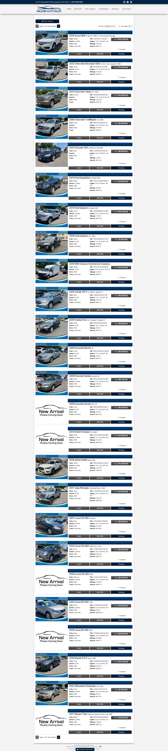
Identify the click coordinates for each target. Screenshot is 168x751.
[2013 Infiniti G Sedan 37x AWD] (52, 439)
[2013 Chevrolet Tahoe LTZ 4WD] (52, 98)
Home (75, 745)
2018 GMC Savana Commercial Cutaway (89, 264)
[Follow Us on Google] (131, 2)
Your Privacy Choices (93, 746)
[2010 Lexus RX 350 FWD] (52, 609)
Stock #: (92, 46)
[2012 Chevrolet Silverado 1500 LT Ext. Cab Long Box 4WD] (52, 71)
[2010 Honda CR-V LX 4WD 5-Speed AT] (52, 299)
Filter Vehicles (48, 21)
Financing (121, 54)
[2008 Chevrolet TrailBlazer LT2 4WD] (52, 126)
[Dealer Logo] (48, 8)
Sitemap (86, 746)
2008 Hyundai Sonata (84, 376)
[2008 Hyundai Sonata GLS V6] (52, 411)
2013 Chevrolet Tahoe (84, 91)
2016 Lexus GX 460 (85, 546)
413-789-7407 (77, 2)
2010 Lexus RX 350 (81, 602)
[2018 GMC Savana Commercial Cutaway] (52, 271)
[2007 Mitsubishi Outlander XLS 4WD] (52, 693)
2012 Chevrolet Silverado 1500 (95, 63)
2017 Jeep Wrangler (87, 488)
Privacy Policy (91, 745)
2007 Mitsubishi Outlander (86, 686)
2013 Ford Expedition (84, 178)
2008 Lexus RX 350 (81, 574)
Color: (71, 39)
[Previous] (37, 26)
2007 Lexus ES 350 (82, 518)
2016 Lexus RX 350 (81, 630)
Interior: (72, 41)
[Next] (58, 26)
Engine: (92, 41)
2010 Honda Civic (87, 320)
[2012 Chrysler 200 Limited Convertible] (52, 155)
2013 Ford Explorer (83, 208)
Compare (122, 49)
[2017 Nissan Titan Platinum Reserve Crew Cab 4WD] (52, 721)
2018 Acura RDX (92, 35)
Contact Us (84, 745)
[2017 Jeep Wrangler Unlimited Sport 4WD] (52, 495)
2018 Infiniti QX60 (82, 460)
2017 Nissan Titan (90, 714)
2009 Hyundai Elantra (81, 348)
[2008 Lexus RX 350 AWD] (52, 581)
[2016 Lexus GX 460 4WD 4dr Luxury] (52, 553)
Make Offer (100, 54)
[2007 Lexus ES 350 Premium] (52, 525)
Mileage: (93, 44)
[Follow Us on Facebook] (124, 2)
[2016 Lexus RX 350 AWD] (52, 637)
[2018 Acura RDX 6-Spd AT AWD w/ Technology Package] (52, 43)
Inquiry (79, 54)
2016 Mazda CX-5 (82, 658)
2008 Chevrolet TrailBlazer (86, 119)
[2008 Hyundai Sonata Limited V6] (52, 383)
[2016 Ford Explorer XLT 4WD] (52, 243)
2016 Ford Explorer (82, 236)
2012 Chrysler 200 (86, 147)
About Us (79, 745)
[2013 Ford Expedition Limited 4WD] (52, 185)
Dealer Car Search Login (72, 746)
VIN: (91, 39)
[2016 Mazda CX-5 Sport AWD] (52, 665)
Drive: (71, 44)
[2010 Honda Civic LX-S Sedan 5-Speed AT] (52, 327)
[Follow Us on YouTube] (127, 2)
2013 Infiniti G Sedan (83, 432)
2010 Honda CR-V (86, 292)
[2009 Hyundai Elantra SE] (52, 355)
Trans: (71, 46)
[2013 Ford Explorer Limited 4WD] (52, 215)
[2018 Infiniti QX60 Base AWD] (52, 467)
